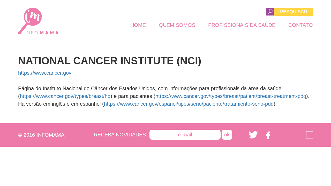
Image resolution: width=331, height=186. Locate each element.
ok (227, 134)
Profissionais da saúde (241, 25)
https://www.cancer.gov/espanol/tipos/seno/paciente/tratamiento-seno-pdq (189, 104)
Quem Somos (177, 25)
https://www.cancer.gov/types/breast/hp (65, 96)
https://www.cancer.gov (44, 73)
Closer (309, 134)
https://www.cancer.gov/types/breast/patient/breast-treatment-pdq (230, 96)
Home (138, 25)
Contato (300, 25)
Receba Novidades (120, 134)
